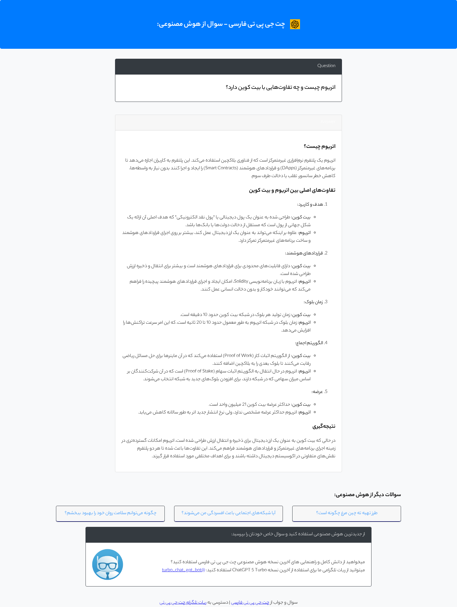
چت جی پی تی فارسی (250, 603)
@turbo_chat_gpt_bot (183, 570)
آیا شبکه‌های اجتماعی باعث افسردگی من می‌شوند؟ (228, 513)
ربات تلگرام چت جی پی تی (182, 603)
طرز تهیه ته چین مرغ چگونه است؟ (346, 513)
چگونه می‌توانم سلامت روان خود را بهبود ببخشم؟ (110, 513)
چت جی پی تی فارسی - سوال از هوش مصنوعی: (221, 24)
